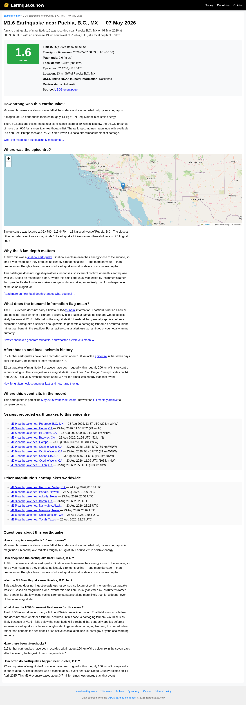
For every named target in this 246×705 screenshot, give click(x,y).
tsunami (70, 310)
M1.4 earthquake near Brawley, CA (32, 437)
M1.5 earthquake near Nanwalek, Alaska (36, 505)
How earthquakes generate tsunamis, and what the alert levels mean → (49, 340)
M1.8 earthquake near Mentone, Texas (35, 510)
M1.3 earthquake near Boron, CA (31, 501)
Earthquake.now (27, 5)
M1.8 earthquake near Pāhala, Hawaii (34, 491)
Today (209, 5)
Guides (237, 5)
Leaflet (206, 224)
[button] (123, 186)
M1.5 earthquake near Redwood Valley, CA (38, 487)
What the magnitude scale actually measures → (34, 139)
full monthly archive (105, 399)
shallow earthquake (39, 257)
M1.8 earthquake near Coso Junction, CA (37, 514)
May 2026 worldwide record (59, 399)
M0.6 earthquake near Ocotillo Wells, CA (36, 460)
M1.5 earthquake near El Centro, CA (33, 432)
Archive (119, 691)
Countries (223, 5)
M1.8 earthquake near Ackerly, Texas (34, 496)
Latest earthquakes (86, 691)
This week (106, 691)
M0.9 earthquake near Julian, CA (31, 465)
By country (134, 691)
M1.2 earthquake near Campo (29, 442)
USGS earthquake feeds (122, 697)
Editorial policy (163, 691)
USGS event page (66, 89)
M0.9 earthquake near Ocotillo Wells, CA (36, 446)
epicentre (101, 356)
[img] (123, 190)
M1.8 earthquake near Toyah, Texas (33, 519)
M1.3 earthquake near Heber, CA (31, 428)
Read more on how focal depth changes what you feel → (40, 293)
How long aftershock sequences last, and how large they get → (44, 383)
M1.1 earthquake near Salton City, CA (34, 455)
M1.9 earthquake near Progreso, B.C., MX (37, 423)
